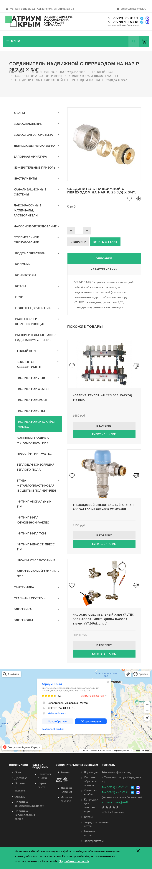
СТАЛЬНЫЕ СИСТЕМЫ (30, 598)
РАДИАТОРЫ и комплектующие (29, 322)
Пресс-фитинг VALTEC (34, 453)
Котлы (88, 817)
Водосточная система (33, 134)
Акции (65, 772)
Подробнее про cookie (74, 861)
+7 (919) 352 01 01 (124, 18)
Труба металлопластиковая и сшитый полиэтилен (36, 485)
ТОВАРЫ (18, 112)
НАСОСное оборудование (35, 226)
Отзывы (20, 796)
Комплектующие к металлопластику (33, 440)
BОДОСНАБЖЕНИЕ (28, 123)
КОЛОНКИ (23, 264)
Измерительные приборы (35, 167)
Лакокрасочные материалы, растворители (27, 210)
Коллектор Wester (33, 388)
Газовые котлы (89, 833)
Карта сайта (42, 785)
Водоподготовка (95, 772)
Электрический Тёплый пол (37, 574)
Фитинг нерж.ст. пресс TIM (36, 547)
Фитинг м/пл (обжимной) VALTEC (33, 520)
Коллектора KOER (32, 399)
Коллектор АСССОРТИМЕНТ (29, 365)
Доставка (20, 778)
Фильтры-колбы (91, 792)
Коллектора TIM (31, 410)
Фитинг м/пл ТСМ (31, 533)
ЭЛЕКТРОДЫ (23, 620)
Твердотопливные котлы (96, 824)
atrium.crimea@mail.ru (133, 9)
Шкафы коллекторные (36, 560)
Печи (19, 297)
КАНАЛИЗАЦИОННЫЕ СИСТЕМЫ (30, 192)
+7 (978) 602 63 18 (124, 22)
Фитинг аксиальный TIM (34, 504)
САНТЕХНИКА (24, 587)
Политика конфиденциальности (29, 803)
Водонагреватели (30, 253)
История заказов (66, 799)
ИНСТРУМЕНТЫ (25, 178)
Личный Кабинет (66, 790)
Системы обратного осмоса (91, 781)
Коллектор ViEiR (31, 377)
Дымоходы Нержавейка (34, 145)
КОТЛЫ (20, 286)
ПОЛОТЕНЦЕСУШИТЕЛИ (33, 308)
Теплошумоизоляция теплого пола (35, 467)
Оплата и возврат (19, 787)
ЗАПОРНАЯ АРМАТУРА (30, 156)
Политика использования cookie (24, 815)
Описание (104, 258)
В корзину (78, 242)
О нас (18, 772)
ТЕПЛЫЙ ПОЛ (25, 351)
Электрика (23, 609)
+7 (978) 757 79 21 (116, 792)
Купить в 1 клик (105, 242)
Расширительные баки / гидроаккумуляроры (35, 338)
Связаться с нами (44, 776)
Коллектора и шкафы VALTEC (36, 424)
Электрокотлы (94, 840)
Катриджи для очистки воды (91, 805)
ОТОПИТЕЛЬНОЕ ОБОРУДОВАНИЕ (26, 240)
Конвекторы (25, 275)
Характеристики (104, 269)
